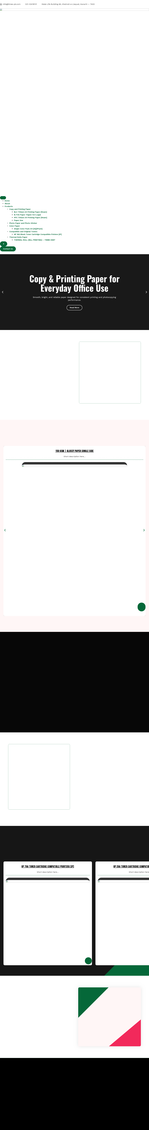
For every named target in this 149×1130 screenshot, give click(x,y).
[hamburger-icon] (3, 197)
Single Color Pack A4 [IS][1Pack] (28, 229)
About (7, 204)
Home (7, 201)
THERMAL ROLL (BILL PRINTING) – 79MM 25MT (34, 240)
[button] (2, 292)
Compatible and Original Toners (23, 232)
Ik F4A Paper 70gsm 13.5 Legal (27, 215)
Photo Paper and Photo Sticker (23, 223)
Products (9, 206)
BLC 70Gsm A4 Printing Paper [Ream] (30, 212)
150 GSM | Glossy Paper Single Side (74, 451)
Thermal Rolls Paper (18, 237)
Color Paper (14, 226)
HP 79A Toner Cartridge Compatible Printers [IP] (48, 866)
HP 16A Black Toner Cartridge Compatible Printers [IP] (38, 234)
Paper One (18, 220)
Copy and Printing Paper (20, 209)
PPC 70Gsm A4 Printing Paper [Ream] (30, 218)
